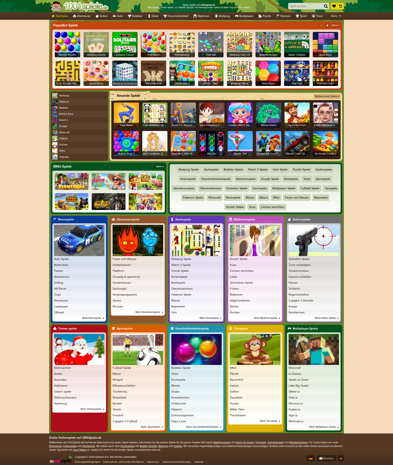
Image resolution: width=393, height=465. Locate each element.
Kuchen (235, 312)
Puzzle (267, 16)
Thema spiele (67, 328)
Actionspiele (188, 179)
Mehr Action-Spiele (326, 318)
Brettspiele (291, 179)
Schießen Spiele (236, 188)
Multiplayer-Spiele (283, 188)
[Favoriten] (334, 6)
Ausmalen (60, 379)
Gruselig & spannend (126, 276)
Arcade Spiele (270, 179)
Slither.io (294, 391)
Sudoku (178, 446)
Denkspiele (211, 169)
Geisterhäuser (122, 282)
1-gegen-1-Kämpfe (301, 300)
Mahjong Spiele (189, 169)
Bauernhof (236, 379)
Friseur (234, 288)
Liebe (233, 276)
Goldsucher (178, 403)
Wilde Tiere (237, 409)
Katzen (234, 385)
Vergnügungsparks (125, 294)
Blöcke (250, 197)
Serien (117, 300)
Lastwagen (61, 306)
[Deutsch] (310, 458)
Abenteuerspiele (183, 188)
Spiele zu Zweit (298, 379)
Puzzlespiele (127, 446)
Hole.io (293, 397)
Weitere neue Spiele (326, 96)
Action (104, 16)
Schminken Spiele (241, 282)
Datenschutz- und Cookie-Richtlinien (123, 461)
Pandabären (238, 415)
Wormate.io (296, 421)
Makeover (236, 294)
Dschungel (119, 288)
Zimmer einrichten (272, 207)
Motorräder (61, 264)
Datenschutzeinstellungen (176, 461)
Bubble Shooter (148, 446)
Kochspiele (260, 188)
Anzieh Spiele (235, 207)
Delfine (234, 391)
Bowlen (117, 403)
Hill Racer (60, 288)
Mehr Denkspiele (209, 318)
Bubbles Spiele (233, 169)
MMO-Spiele (62, 166)
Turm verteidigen (300, 264)
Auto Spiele (280, 169)
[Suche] (326, 6)
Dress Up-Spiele (245, 442)
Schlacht (294, 288)
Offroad (59, 312)
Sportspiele (323, 179)
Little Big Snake (299, 385)
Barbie (234, 306)
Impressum (153, 461)
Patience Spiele (193, 197)
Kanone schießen (300, 276)
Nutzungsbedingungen (87, 461)
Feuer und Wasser (297, 197)
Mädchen (204, 16)
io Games (295, 373)
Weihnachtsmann (65, 397)
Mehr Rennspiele (92, 318)
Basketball (119, 397)
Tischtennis (120, 391)
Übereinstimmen (210, 188)
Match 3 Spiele (258, 169)
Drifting (58, 282)
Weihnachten (62, 367)
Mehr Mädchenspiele (266, 318)
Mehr (334, 16)
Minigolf (118, 379)
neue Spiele (79, 449)
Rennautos (61, 300)
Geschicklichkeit (178, 16)
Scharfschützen (299, 270)
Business (328, 458)
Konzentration (180, 397)
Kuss (252, 207)
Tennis (117, 409)
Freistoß (118, 415)
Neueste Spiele (128, 95)
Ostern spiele (62, 391)
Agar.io (293, 415)
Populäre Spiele (65, 25)
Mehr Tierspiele (269, 421)
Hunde (234, 403)
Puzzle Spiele (301, 169)
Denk (155, 16)
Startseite (61, 16)
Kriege (293, 306)
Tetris (306, 179)
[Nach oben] (341, 458)
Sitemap (198, 461)
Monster (118, 306)
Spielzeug (60, 403)
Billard (264, 197)
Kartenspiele (324, 169)
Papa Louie (178, 421)
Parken (58, 270)
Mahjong (224, 16)
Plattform (118, 270)
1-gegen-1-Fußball (125, 421)
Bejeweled (321, 197)
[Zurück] (321, 25)
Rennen (285, 16)
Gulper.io (294, 409)
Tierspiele (331, 188)
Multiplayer (246, 16)
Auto (120, 16)
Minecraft (214, 197)
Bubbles (137, 16)
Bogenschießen (299, 294)
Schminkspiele (276, 442)
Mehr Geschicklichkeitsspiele (202, 426)
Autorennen (61, 276)
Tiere (319, 16)
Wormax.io (296, 403)
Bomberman (297, 312)
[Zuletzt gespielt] (340, 6)
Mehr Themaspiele (91, 409)
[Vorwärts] (327, 25)
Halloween (61, 385)
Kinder (58, 373)
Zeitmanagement (182, 415)
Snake (175, 391)
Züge (57, 294)
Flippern (176, 409)
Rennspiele (233, 197)
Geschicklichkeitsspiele (216, 179)
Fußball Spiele (310, 188)
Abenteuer (83, 16)
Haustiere (236, 397)
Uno (174, 312)
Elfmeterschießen (124, 385)
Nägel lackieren (240, 300)
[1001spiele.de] (79, 6)
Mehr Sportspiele (151, 426)
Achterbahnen (122, 264)
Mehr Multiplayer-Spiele (323, 426)
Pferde (234, 373)
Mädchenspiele (246, 179)
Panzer (293, 282)
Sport (303, 16)
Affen (276, 197)
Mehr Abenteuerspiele (148, 312)
